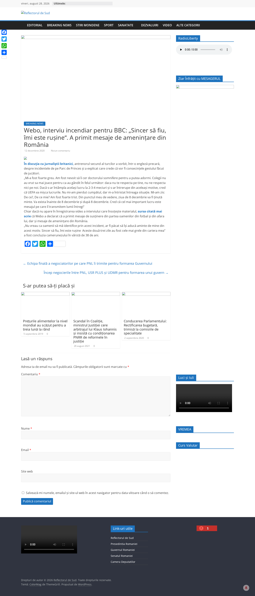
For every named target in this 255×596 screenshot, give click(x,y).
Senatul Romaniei (122, 556)
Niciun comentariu (60, 150)
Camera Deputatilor (123, 562)
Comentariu (30, 374)
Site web (27, 471)
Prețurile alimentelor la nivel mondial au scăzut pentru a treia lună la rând (45, 325)
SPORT (108, 25)
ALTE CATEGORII (188, 25)
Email (26, 450)
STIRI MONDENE (87, 25)
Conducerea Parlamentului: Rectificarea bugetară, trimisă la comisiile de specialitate (145, 327)
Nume (26, 428)
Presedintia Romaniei (124, 544)
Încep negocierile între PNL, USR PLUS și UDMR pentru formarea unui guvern (106, 272)
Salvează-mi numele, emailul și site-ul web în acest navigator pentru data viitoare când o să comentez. (97, 493)
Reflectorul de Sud (122, 538)
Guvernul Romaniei (123, 550)
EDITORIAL (35, 25)
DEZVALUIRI (149, 25)
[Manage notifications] (246, 588)
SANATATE (125, 25)
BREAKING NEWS (59, 25)
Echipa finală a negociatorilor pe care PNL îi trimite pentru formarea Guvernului (87, 263)
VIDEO (167, 25)
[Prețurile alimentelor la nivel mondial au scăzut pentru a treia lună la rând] (45, 294)
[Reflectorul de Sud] (23, 25)
